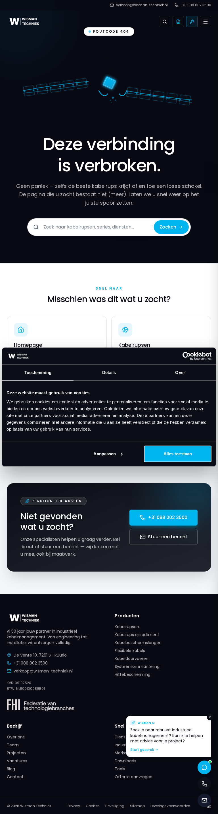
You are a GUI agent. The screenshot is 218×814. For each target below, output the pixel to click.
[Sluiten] (210, 716)
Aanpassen (104, 453)
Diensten (123, 737)
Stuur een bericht (167, 536)
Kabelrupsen (127, 627)
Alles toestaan (178, 453)
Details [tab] (109, 372)
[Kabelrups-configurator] (192, 21)
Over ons (16, 737)
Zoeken (168, 227)
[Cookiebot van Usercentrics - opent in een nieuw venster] (186, 356)
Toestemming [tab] (37, 372)
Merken (122, 753)
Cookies (93, 806)
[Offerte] (178, 21)
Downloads (125, 761)
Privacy (74, 806)
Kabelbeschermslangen (138, 642)
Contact (15, 777)
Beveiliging (114, 806)
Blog (11, 769)
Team (13, 745)
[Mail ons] (204, 800)
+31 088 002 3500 (167, 517)
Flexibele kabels (130, 650)
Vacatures (17, 761)
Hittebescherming (132, 674)
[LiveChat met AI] (204, 767)
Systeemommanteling (137, 666)
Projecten (16, 753)
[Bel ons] (204, 784)
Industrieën (126, 745)
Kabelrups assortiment (137, 635)
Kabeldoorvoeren (131, 658)
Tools (120, 769)
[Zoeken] (164, 21)
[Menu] (205, 21)
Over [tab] (180, 372)
